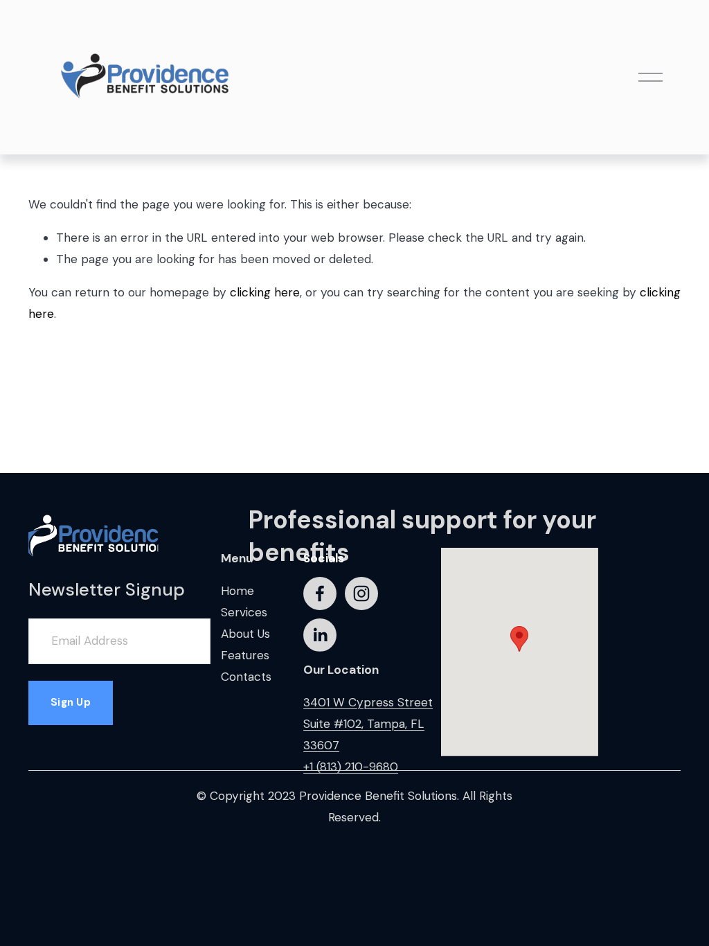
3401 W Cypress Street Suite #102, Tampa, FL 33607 (368, 724)
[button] (519, 639)
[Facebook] (319, 593)
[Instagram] (361, 593)
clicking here (265, 292)
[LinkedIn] (319, 635)
